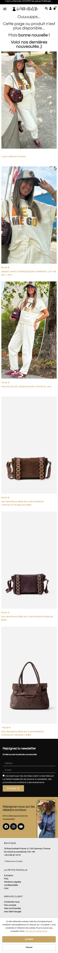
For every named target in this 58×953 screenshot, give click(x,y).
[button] (5, 8)
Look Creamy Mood (13, 157)
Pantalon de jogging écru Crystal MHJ (26, 387)
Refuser (29, 947)
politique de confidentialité (35, 931)
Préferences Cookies (14, 861)
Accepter (29, 939)
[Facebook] (6, 826)
